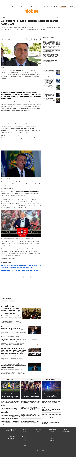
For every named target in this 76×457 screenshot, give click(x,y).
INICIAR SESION (71, 6)
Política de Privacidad (65, 433)
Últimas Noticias (25, 443)
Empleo (38, 433)
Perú (45, 6)
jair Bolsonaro (4, 301)
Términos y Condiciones (65, 431)
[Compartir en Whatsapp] (26, 39)
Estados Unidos (27, 6)
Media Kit (52, 440)
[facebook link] (9, 436)
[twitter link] (11, 436)
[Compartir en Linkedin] (34, 39)
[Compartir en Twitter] (32, 39)
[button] (2, 6)
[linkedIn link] (14, 438)
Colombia (33, 6)
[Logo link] (31, 11)
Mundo (55, 6)
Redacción (38, 431)
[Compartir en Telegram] (37, 39)
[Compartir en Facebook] (29, 39)
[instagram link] (14, 436)
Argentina (21, 6)
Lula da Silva (12, 301)
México (41, 6)
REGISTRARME (63, 6)
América (24, 431)
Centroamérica (50, 6)
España (37, 6)
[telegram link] (11, 438)
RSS (25, 445)
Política (3, 17)
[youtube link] (9, 438)
